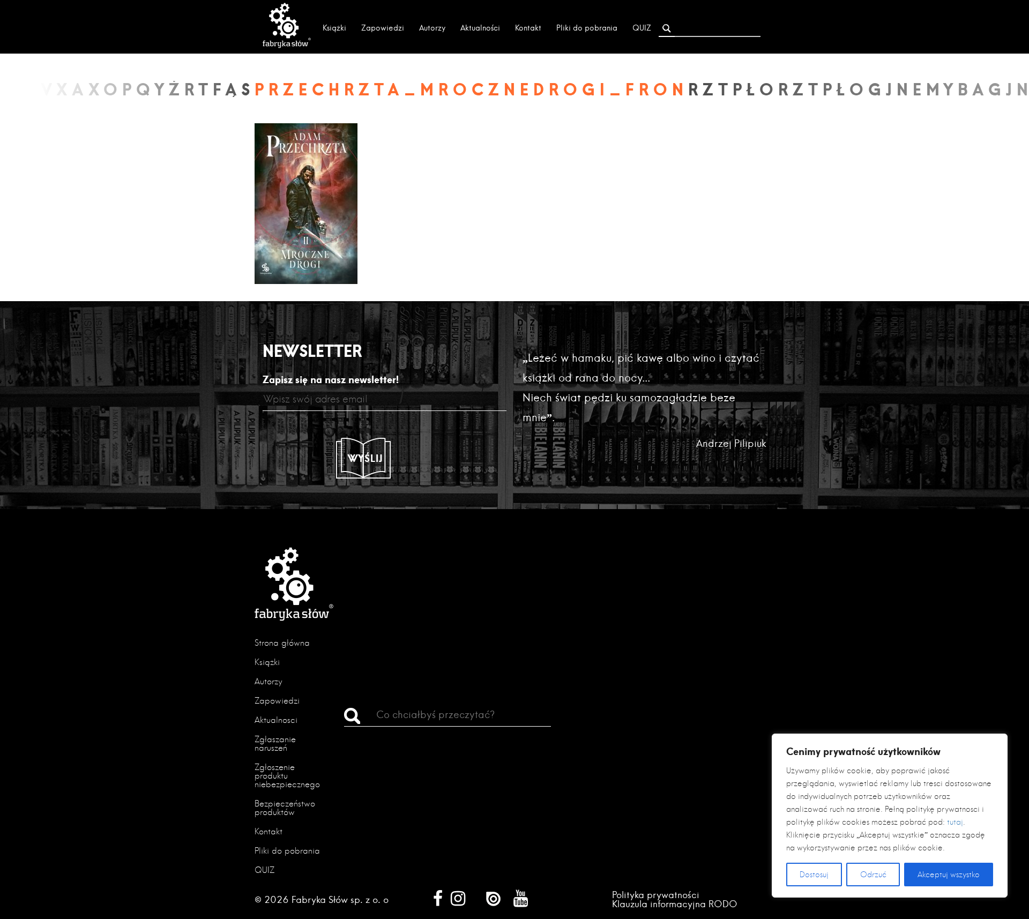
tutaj (955, 822)
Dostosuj (814, 874)
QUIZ (641, 28)
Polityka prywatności (655, 894)
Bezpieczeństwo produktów (285, 807)
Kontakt (528, 28)
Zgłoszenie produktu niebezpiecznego (287, 775)
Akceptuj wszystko (949, 874)
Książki (334, 28)
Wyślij (365, 458)
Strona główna (282, 643)
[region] (890, 816)
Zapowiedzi (382, 28)
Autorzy (432, 28)
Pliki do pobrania (586, 28)
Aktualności (480, 28)
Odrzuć (873, 874)
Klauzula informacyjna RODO (674, 903)
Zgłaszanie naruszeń (275, 743)
